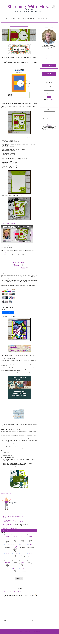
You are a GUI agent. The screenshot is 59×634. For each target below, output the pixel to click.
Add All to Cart (19, 578)
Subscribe (49, 73)
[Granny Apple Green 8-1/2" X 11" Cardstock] (15, 537)
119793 (30, 540)
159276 (23, 540)
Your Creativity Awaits (6, 525)
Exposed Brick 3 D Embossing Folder (7, 548)
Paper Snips (15, 569)
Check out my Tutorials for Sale (8, 519)
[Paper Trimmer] (30, 561)
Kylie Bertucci (7, 591)
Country (49, 93)
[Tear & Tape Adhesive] (22, 562)
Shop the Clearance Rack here (8, 515)
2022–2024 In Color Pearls (7, 556)
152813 (15, 555)
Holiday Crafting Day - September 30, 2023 (10, 528)
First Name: (49, 86)
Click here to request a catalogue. (7, 256)
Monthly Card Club (6, 526)
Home (6, 18)
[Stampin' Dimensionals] (30, 555)
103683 (15, 563)
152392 (30, 563)
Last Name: (49, 88)
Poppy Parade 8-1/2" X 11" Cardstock (30, 539)
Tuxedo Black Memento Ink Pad (30, 548)
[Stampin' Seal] (15, 553)
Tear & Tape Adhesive (23, 563)
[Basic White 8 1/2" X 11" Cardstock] (22, 537)
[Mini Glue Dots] (15, 561)
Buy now (8, 312)
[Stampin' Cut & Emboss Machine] (22, 570)
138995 (23, 564)
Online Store (20, 195)
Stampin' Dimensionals (30, 556)
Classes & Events (12, 18)
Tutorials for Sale (41, 18)
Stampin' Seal (15, 554)
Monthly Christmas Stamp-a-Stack (9, 524)
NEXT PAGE (3, 620)
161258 (7, 541)
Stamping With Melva (26, 631)
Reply (35, 599)
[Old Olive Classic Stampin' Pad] (22, 546)
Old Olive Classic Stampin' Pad (22, 548)
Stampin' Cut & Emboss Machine (22, 572)
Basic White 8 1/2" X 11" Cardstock (22, 539)
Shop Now (18, 18)
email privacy (52, 99)
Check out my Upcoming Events (8, 520)
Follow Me (5, 530)
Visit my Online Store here (7, 513)
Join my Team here (6, 517)
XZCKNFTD (18, 273)
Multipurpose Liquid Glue (23, 556)
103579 (15, 570)
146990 (15, 540)
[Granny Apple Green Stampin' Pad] (15, 547)
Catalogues (23, 18)
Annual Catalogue (6, 252)
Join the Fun (29, 18)
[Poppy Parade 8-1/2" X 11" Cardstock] (30, 537)
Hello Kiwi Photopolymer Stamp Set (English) (7, 540)
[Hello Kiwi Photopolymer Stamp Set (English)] (7, 537)
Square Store (4, 286)
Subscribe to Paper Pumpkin (8, 523)
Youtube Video (8, 222)
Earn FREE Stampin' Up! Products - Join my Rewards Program (13, 516)
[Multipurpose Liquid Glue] (22, 555)
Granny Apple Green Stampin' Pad (15, 549)
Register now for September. (6, 493)
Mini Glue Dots (15, 562)
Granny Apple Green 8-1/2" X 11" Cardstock (15, 539)
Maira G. (38, 631)
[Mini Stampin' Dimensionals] (7, 562)
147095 (15, 550)
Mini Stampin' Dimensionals (7, 564)
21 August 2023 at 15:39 (16, 591)
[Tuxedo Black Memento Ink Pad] (30, 546)
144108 (7, 565)
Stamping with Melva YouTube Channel (9, 223)
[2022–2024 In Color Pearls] (7, 555)
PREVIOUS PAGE (33, 620)
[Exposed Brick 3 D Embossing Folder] (7, 546)
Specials (34, 18)
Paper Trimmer (30, 562)
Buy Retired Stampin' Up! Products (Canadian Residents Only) (13, 521)
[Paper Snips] (15, 568)
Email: (49, 91)
